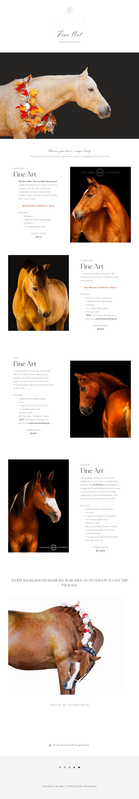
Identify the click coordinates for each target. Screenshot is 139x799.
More (81, 19)
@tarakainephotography (71, 745)
